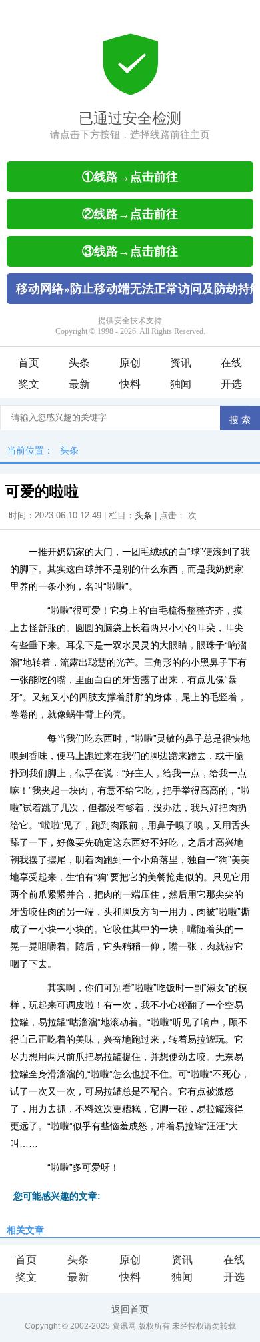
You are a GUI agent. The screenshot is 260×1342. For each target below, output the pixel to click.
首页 (28, 362)
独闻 (180, 384)
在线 (231, 362)
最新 (79, 384)
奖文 (28, 384)
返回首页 (130, 1309)
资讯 (180, 362)
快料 (130, 384)
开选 (231, 384)
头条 (79, 362)
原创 (130, 362)
